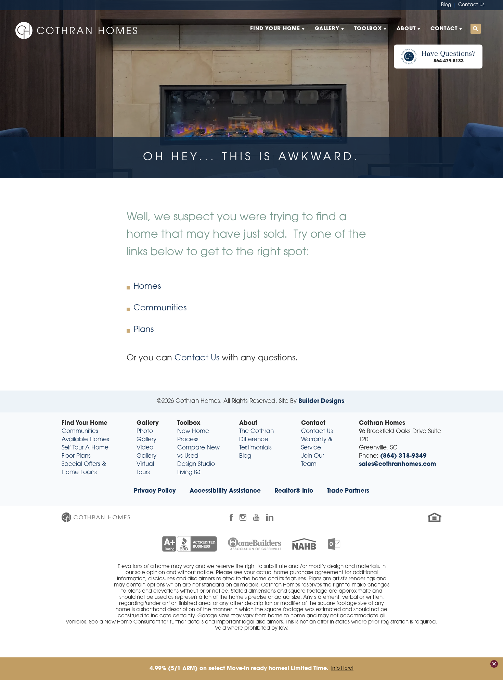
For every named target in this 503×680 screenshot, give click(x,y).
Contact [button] (443, 29)
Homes (147, 287)
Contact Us (471, 5)
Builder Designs (321, 401)
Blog (446, 5)
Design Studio (196, 464)
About (248, 423)
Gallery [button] (327, 29)
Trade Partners (348, 491)
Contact (313, 423)
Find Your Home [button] (275, 29)
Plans (143, 330)
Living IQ (189, 472)
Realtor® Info (293, 491)
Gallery (148, 423)
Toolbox (189, 423)
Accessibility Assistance (225, 491)
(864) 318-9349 (403, 456)
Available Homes (85, 440)
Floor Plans (76, 456)
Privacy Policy (155, 491)
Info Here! (342, 668)
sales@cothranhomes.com (397, 464)
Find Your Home (84, 423)
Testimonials (255, 448)
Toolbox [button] (368, 29)
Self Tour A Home (85, 448)
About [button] (406, 29)
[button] (475, 29)
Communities (159, 308)
